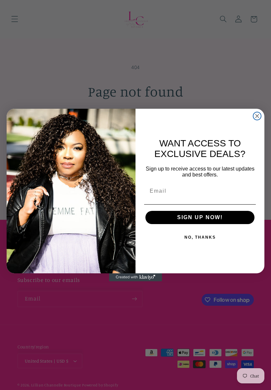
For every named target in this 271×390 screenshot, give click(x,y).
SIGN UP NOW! (200, 217)
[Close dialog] (257, 116)
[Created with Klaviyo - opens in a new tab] (135, 277)
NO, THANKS (200, 237)
